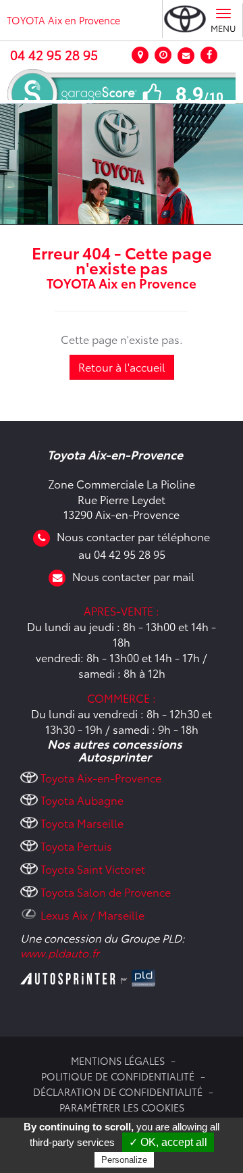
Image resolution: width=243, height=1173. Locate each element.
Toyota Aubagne (82, 799)
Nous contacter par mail (133, 576)
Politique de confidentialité (117, 1076)
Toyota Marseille (82, 822)
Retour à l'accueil (121, 366)
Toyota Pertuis (76, 845)
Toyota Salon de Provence (105, 891)
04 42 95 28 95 (54, 54)
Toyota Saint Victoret (92, 868)
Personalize (124, 1160)
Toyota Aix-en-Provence (100, 777)
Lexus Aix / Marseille (92, 914)
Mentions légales (118, 1060)
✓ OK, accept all (168, 1142)
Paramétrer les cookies (121, 1107)
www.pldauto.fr (59, 952)
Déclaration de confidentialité (117, 1091)
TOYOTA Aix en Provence (63, 20)
